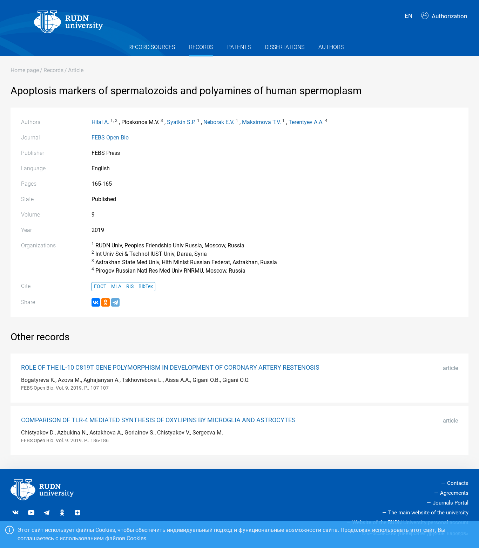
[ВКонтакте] (96, 302)
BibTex (146, 286)
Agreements (454, 493)
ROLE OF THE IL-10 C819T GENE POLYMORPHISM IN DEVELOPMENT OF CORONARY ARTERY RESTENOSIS (170, 367)
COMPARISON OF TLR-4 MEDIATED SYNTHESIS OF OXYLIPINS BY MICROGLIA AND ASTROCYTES (158, 420)
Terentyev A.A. (306, 122)
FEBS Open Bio (110, 137)
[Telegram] (115, 302)
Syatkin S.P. (181, 122)
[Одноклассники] (105, 302)
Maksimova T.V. (261, 122)
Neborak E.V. (218, 122)
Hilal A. (100, 122)
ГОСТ (100, 286)
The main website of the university (428, 512)
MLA (116, 286)
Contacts (457, 483)
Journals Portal (450, 503)
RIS (130, 286)
